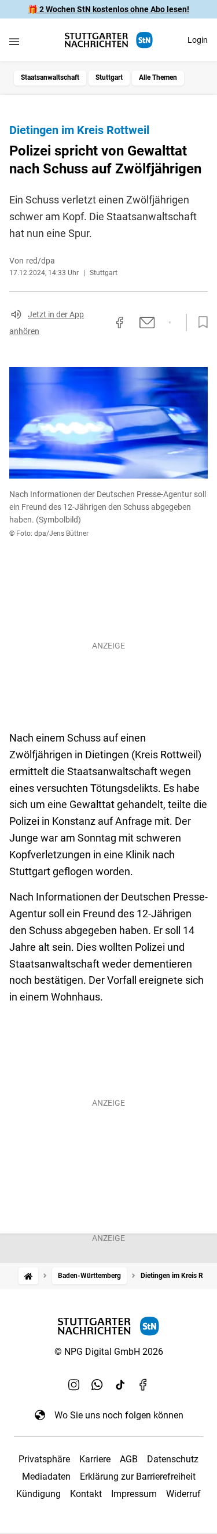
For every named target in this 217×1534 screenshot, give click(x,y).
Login (197, 40)
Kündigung (38, 1493)
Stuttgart (109, 77)
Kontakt (86, 1493)
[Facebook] (143, 1385)
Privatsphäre (44, 1459)
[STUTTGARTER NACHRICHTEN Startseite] (109, 40)
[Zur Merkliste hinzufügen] (200, 322)
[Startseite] (28, 1276)
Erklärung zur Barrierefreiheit (138, 1476)
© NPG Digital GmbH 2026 (108, 1351)
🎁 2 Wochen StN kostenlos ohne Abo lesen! (108, 9)
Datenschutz (172, 1459)
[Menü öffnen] (14, 41)
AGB (129, 1459)
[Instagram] (74, 1385)
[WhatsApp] (97, 1385)
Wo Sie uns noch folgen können (118, 1415)
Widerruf (183, 1493)
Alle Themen (158, 77)
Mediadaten (46, 1476)
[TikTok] (120, 1385)
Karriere (95, 1459)
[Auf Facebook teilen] (119, 322)
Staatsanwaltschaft (50, 77)
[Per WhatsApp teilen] (169, 322)
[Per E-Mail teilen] (147, 322)
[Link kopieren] (99, 322)
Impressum (134, 1493)
